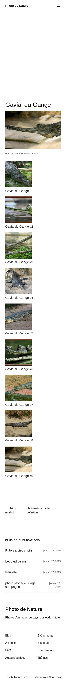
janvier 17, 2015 (52, 561)
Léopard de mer (16, 561)
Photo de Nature (17, 5)
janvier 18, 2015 (52, 550)
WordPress (55, 676)
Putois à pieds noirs (19, 550)
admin (18, 153)
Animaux (33, 153)
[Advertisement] (33, 57)
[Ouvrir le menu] (58, 6)
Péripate (11, 572)
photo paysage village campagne (20, 585)
